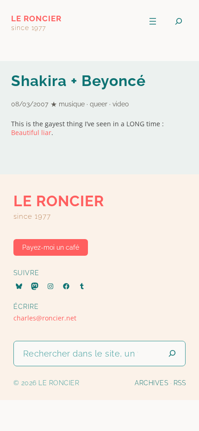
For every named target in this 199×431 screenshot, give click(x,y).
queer (98, 104)
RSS (180, 383)
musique (72, 104)
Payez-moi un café (50, 247)
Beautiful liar (31, 132)
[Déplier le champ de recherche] (178, 21)
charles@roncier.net (44, 318)
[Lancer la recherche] (172, 353)
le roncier (36, 18)
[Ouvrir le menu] (152, 21)
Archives (151, 383)
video (120, 104)
